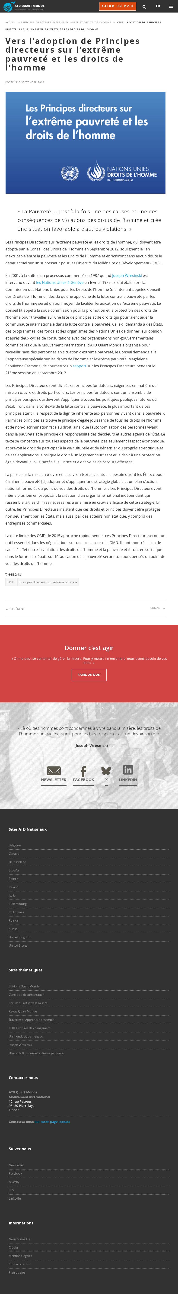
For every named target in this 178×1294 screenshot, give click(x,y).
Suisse (13, 929)
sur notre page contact (52, 1121)
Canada (14, 854)
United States (18, 945)
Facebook (15, 1173)
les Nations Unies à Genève (60, 282)
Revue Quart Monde (23, 1011)
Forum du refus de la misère (28, 1003)
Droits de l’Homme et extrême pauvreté (36, 1053)
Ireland (14, 887)
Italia (12, 895)
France (13, 879)
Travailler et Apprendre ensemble (31, 1020)
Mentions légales (20, 1256)
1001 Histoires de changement (30, 1028)
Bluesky (14, 1182)
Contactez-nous (20, 1264)
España (14, 870)
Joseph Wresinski (127, 275)
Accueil (10, 22)
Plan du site (17, 1272)
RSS (11, 1190)
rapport (79, 365)
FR (158, 6)
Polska (13, 920)
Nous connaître (19, 1239)
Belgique (15, 845)
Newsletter (16, 1165)
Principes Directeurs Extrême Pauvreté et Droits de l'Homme (66, 22)
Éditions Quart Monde (24, 986)
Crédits (14, 1247)
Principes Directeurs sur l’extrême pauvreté (48, 582)
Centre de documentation (26, 995)
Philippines (16, 912)
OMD (10, 582)
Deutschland (17, 862)
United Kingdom (20, 937)
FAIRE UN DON (118, 6)
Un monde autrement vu (26, 1036)
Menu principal (171, 6)
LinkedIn (15, 1198)
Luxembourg (18, 904)
